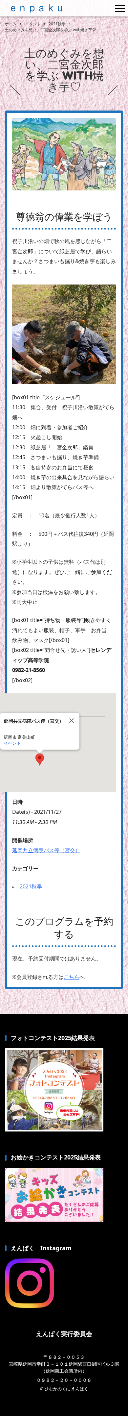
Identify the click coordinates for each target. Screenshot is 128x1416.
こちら (71, 977)
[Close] (71, 721)
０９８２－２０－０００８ (64, 1380)
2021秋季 (31, 886)
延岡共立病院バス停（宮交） (46, 850)
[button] (39, 759)
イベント (12, 743)
